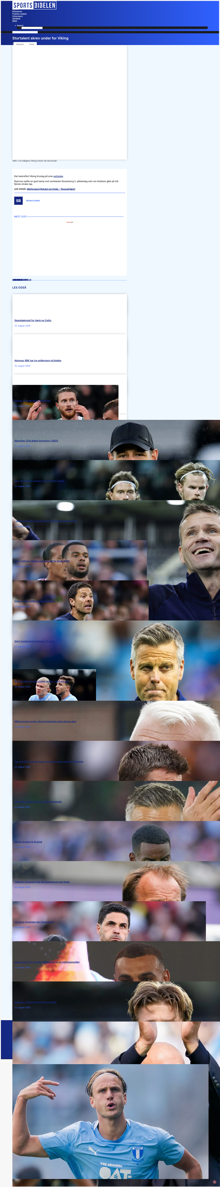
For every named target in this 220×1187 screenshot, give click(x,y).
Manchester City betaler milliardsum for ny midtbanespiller (47, 962)
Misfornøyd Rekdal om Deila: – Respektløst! (51, 189)
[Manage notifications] (214, 1182)
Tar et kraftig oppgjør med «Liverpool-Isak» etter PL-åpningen (48, 761)
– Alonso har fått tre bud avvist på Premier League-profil (45, 521)
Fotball (15, 9)
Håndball (16, 18)
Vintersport (17, 16)
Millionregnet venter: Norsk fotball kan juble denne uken (45, 721)
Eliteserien (17, 11)
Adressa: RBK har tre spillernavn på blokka (37, 360)
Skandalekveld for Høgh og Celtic (32, 320)
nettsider (58, 176)
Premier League (19, 14)
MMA (14, 21)
